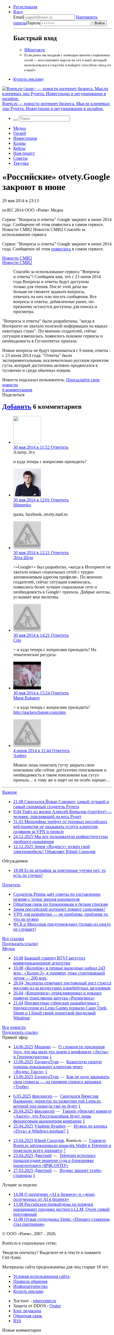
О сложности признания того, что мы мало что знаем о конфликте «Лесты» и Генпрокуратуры (61, 1051)
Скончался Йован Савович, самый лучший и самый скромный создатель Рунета (61, 804)
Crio (17, 640)
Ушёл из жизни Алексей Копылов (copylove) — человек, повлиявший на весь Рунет (62, 814)
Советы (20, 158)
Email (18, 17)
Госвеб (19, 133)
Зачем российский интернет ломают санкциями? (59, 909)
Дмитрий (43, 1155)
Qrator (55, 1305)
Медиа (19, 128)
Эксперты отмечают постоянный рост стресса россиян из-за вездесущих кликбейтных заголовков (62, 985)
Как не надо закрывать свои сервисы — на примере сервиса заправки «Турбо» (61, 1081)
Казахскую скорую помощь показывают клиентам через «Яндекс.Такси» (57, 1066)
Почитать (11, 884)
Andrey (20, 755)
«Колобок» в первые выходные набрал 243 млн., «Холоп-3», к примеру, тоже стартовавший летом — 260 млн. (59, 973)
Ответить (59, 447)
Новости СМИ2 (17, 258)
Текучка (20, 163)
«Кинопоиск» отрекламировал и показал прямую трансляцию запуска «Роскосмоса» (57, 995)
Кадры (19, 143)
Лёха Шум (23, 557)
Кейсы (19, 148)
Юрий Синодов (49, 1140)
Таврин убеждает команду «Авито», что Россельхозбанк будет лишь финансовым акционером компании (62, 1116)
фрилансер (42, 1096)
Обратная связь (27, 1315)
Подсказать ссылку (20, 943)
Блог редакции (27, 1310)
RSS (17, 1320)
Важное (9, 792)
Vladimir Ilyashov (50, 1126)
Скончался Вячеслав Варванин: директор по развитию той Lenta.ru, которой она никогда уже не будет (57, 1101)
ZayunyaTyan (46, 1061)
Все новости (14, 1027)
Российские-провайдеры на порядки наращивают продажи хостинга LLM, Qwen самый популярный (61, 1209)
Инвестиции (25, 138)
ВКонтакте (34, 49)
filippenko (22, 504)
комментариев (17, 389)
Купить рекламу (28, 79)
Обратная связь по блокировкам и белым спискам (60, 904)
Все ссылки (13, 938)
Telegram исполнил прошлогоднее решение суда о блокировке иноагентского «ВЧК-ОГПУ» (54, 1160)
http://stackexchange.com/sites (39, 712)
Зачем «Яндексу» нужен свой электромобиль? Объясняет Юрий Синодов (54, 849)
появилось (61, 249)
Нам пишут (24, 153)
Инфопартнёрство (30, 1286)
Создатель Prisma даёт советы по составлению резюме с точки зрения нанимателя (56, 897)
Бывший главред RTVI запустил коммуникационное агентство (49, 960)
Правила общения (30, 1281)
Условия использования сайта (41, 1276)
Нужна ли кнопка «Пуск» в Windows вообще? (60, 1128)
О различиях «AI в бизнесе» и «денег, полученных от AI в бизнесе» (54, 1197)
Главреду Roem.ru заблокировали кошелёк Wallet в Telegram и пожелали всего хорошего (62, 1145)
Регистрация (25, 6)
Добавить (16, 406)
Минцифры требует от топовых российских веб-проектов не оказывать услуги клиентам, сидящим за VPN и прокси (60, 826)
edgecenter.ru (44, 1300)
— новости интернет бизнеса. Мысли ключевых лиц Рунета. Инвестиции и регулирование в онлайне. (56, 106)
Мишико (42, 1046)
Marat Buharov (26, 698)
